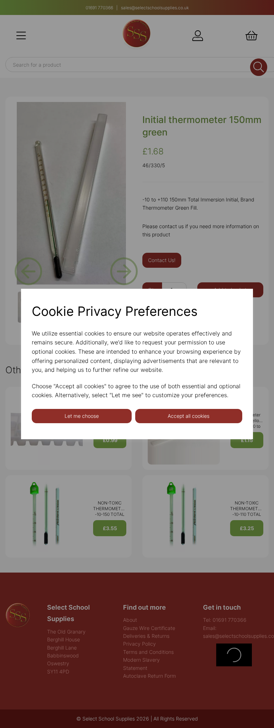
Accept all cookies (188, 416)
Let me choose (82, 416)
